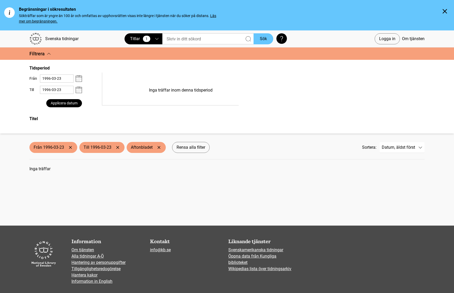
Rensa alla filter (191, 147)
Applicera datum (64, 103)
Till (31, 90)
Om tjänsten (413, 38)
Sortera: (369, 147)
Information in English (91, 281)
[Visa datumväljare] (79, 78)
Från (33, 78)
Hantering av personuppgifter (98, 262)
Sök (263, 38)
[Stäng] (445, 11)
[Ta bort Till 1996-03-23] (117, 147)
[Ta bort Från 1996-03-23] (70, 147)
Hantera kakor (84, 275)
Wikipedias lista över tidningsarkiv (259, 268)
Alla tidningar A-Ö (87, 256)
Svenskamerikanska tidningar (255, 249)
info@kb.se (160, 249)
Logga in (387, 38)
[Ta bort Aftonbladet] (159, 147)
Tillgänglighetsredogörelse (96, 268)
